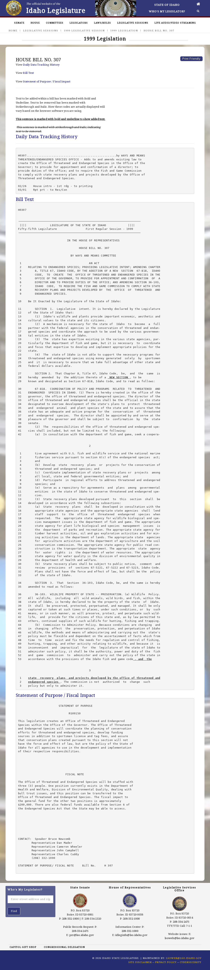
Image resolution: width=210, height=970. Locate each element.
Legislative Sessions (132, 22)
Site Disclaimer (140, 962)
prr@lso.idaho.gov (81, 935)
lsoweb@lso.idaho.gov (179, 938)
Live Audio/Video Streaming (175, 22)
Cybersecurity (190, 962)
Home (13, 30)
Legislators (79, 22)
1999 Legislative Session (84, 30)
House (35, 22)
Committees (54, 22)
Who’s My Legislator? (167, 11)
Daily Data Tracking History (41, 64)
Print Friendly (191, 58)
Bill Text (28, 73)
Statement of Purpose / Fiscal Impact (46, 81)
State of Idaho (167, 5)
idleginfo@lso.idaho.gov (131, 935)
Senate (19, 22)
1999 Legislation (124, 30)
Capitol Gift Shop (23, 946)
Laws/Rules (102, 22)
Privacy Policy (166, 962)
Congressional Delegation (64, 946)
